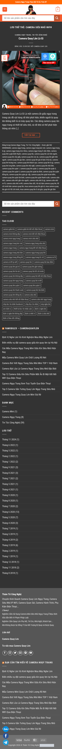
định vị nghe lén (40, 309)
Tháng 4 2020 (8, 523)
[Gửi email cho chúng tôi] (20, 653)
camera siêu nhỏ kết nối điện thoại (15, 299)
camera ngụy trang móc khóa (16, 151)
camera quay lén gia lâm (16, 160)
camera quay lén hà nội (11, 271)
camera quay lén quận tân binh (13, 177)
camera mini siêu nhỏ (30, 238)
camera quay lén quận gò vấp (19, 174)
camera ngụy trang (18, 148)
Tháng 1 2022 (8, 461)
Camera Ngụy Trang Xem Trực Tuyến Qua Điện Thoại (26, 383)
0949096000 (6, 148)
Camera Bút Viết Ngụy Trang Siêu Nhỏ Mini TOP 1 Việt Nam (30, 363)
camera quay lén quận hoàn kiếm (43, 174)
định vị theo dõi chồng (11, 318)
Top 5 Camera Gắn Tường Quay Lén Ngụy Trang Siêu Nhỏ (28, 389)
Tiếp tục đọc (30, 135)
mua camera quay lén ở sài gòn (31, 189)
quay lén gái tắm (50, 189)
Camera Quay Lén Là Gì (31, 38)
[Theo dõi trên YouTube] (30, 653)
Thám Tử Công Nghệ (31, 745)
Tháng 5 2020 (8, 517)
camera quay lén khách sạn (27, 163)
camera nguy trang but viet (35, 148)
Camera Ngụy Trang (23, 35)
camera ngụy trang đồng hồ (13, 257)
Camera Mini (8, 411)
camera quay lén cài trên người (45, 154)
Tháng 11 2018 (9, 567)
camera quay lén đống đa (12, 295)
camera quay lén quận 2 (29, 168)
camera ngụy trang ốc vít (35, 257)
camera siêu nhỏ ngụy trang (41, 299)
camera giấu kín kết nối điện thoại (29, 229)
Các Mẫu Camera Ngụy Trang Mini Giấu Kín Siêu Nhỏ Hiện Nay (29, 350)
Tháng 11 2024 (9, 439)
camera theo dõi (29, 183)
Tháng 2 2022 (8, 456)
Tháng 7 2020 (8, 506)
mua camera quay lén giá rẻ (35, 186)
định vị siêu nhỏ (43, 313)
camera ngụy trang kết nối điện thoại (32, 248)
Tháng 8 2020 (8, 500)
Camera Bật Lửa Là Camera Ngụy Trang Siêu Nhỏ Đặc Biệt (29, 368)
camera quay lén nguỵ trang (13, 281)
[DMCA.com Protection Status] (47, 745)
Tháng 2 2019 (8, 550)
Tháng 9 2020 (8, 495)
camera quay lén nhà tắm (44, 166)
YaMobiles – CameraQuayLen (22, 328)
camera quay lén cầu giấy (11, 157)
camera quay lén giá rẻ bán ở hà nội (39, 160)
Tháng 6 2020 (8, 512)
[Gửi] (57, 18)
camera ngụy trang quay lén (35, 253)
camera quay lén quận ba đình (31, 172)
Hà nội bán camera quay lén (46, 183)
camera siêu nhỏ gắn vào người (17, 180)
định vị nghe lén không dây (12, 313)
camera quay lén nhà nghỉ (25, 166)
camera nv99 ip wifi (10, 262)
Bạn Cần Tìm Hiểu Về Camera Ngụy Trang (29, 662)
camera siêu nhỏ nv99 (14, 183)
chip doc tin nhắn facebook (13, 304)
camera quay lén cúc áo (29, 157)
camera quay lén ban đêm (43, 262)
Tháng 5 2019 (8, 534)
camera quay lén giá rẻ (11, 267)
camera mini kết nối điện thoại (34, 234)
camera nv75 (51, 257)
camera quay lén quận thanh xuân (37, 177)
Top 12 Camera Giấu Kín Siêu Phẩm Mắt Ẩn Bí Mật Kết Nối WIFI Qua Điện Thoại (29, 376)
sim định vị (7, 309)
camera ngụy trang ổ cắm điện (39, 151)
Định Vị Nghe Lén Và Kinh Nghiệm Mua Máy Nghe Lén (27, 337)
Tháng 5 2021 (8, 484)
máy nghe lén (45, 304)
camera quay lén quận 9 (10, 172)
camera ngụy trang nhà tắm (13, 253)
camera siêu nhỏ (30, 295)
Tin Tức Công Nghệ (39, 35)
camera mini (49, 229)
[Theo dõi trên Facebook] (4, 653)
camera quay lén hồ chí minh (33, 271)
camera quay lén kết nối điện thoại (38, 276)
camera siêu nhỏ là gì (37, 180)
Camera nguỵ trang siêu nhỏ (35, 243)
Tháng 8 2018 (8, 573)
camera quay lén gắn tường (32, 267)
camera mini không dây (11, 234)
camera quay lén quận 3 (47, 168)
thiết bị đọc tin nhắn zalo (23, 309)
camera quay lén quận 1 (10, 168)
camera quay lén (28, 154)
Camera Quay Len (40, 46)
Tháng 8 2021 (8, 473)
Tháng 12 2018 (9, 562)
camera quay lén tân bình (35, 290)
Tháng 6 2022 (8, 445)
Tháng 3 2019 (8, 545)
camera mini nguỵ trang (11, 238)
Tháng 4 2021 (8, 489)
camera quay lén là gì (45, 163)
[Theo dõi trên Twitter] (15, 653)
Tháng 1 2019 (8, 556)
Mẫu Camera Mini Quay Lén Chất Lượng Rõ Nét (24, 357)
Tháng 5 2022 (8, 450)
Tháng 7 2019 (8, 528)
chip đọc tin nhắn (32, 304)
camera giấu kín (9, 229)
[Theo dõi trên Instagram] (10, 653)
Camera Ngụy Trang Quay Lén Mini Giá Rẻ (21, 394)
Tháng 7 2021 (8, 478)
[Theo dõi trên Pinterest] (25, 653)
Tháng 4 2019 (8, 539)
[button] (4, 9)
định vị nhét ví (30, 313)
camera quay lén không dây (13, 276)
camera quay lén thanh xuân (13, 290)
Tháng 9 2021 (8, 467)
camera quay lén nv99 (34, 281)
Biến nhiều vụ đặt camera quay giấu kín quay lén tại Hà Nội (29, 342)
